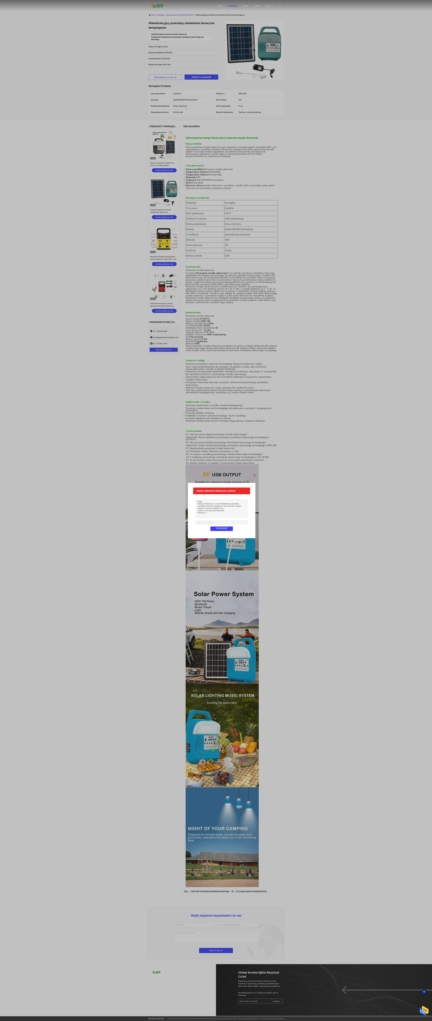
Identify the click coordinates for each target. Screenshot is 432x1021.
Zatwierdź (221, 528)
